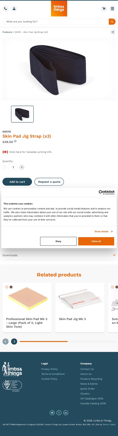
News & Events (89, 383)
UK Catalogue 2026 (91, 398)
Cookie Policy (49, 378)
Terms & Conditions (53, 373)
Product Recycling (91, 378)
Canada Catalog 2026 (93, 403)
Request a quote (49, 181)
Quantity (7, 161)
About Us (85, 373)
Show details (101, 231)
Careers (85, 393)
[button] (22, 114)
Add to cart (17, 181)
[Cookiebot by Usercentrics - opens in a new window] (101, 192)
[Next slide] (14, 341)
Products (7, 32)
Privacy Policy (49, 369)
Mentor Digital (109, 424)
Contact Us (87, 369)
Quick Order (87, 388)
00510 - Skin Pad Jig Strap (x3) (31, 32)
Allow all (96, 241)
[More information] (15, 141)
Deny (58, 241)
